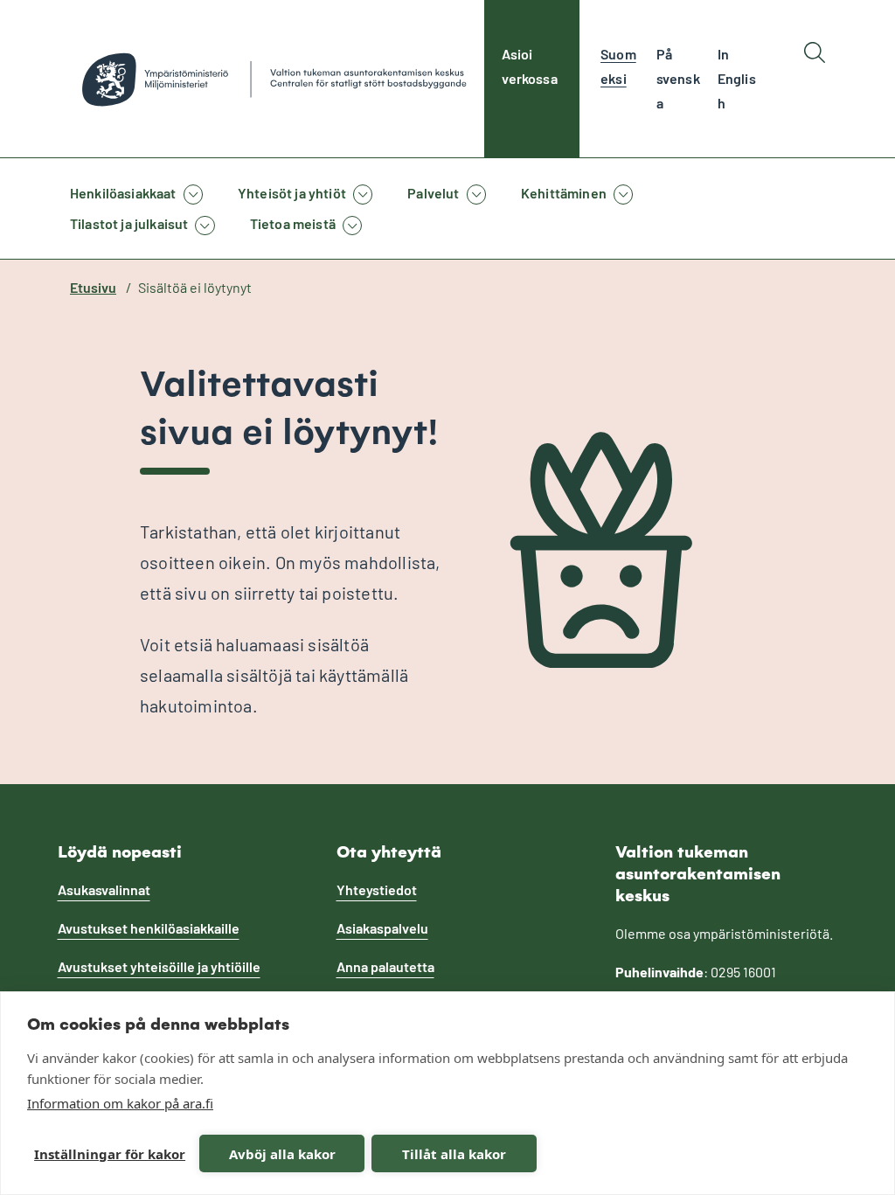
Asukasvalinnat (104, 889)
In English (737, 78)
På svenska (678, 78)
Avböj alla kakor (282, 1154)
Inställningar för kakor (109, 1154)
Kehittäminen (564, 192)
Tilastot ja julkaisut (129, 223)
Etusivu (93, 287)
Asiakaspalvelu (382, 928)
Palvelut (433, 192)
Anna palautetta (385, 966)
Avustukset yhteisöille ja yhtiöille (159, 966)
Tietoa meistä (293, 223)
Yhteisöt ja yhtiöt (292, 192)
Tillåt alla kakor (454, 1154)
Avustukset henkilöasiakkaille (148, 928)
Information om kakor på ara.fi (120, 1103)
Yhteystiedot (376, 889)
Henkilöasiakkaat (123, 192)
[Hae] (814, 78)
